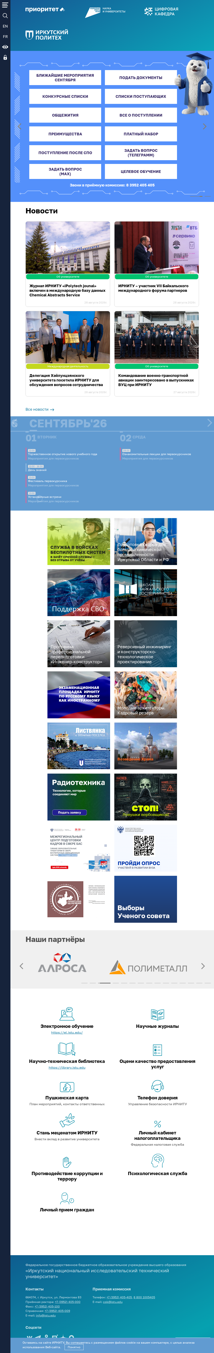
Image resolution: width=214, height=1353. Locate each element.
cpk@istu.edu (112, 1302)
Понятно (74, 1347)
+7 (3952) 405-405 (119, 1297)
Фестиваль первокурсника (47, 481)
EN (5, 26)
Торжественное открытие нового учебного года (62, 454)
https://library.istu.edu (67, 1067)
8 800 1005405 (144, 1297)
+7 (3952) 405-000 (67, 1302)
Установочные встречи (44, 496)
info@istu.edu (46, 1315)
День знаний (37, 470)
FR (5, 36)
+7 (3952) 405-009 (57, 1311)
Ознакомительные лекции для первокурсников (156, 454)
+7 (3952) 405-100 (47, 1306)
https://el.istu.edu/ (67, 1032)
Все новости (37, 409)
